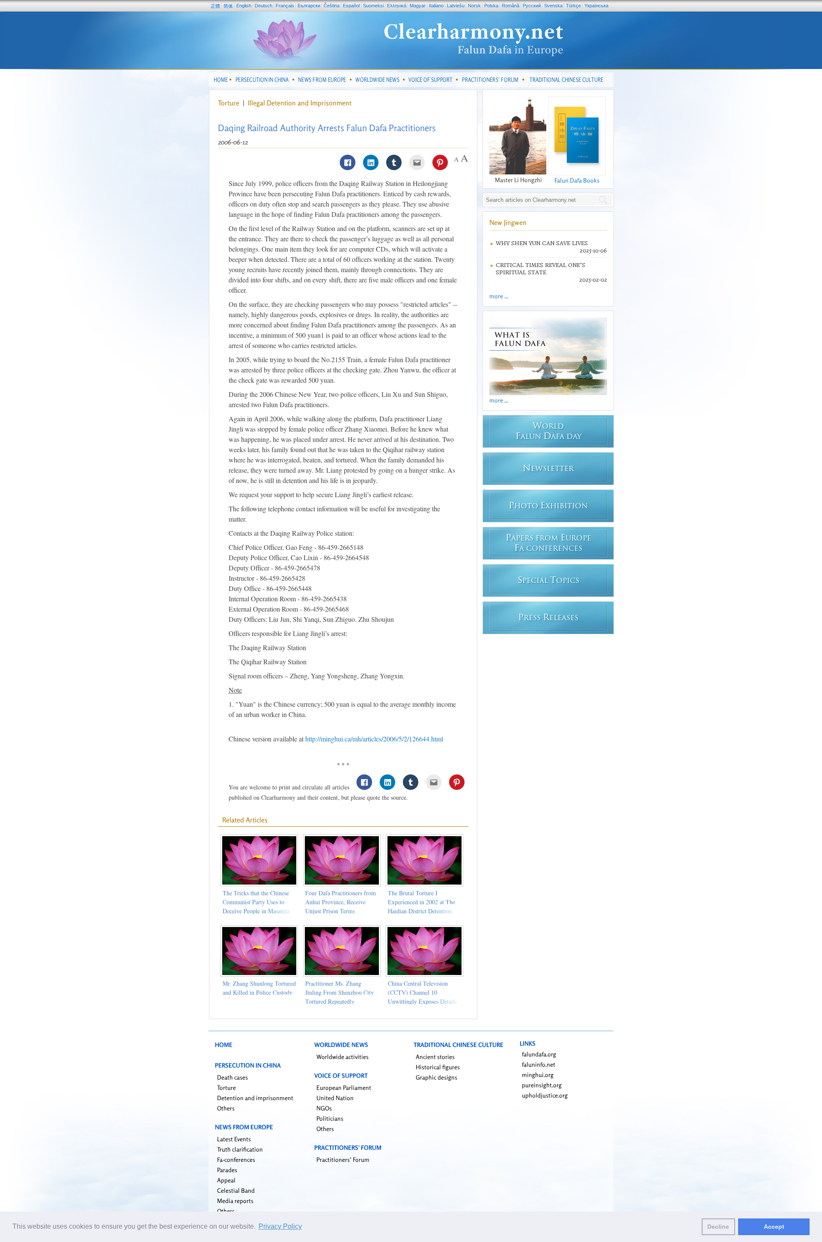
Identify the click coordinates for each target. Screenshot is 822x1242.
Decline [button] (718, 1226)
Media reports (235, 1200)
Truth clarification (240, 1149)
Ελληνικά (396, 5)
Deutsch (263, 5)
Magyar (418, 5)
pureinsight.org (542, 1085)
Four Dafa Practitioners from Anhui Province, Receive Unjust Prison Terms (340, 902)
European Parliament (343, 1087)
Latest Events (234, 1139)
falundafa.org (539, 1054)
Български (309, 5)
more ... (498, 296)
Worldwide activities (342, 1056)
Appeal (226, 1180)
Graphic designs (436, 1077)
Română (510, 5)
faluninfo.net (538, 1064)
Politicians (329, 1118)
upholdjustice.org (545, 1095)
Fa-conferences (236, 1159)
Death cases (232, 1077)
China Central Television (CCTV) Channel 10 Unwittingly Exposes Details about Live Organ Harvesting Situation (423, 1001)
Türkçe (573, 5)
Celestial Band (236, 1190)
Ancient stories (435, 1056)
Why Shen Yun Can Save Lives (542, 243)
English (243, 5)
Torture (229, 103)
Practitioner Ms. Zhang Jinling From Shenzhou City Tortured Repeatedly (339, 992)
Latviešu (456, 5)
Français (285, 5)
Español (351, 5)
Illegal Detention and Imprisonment (299, 103)
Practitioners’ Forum (342, 1159)
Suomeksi (373, 5)
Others (226, 1108)
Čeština (332, 5)
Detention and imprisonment (255, 1097)
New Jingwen (508, 222)
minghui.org (538, 1074)
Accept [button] (774, 1226)
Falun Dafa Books (576, 180)
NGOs (324, 1108)
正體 (215, 6)
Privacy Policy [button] (280, 1226)
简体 (228, 6)
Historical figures (438, 1067)
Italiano (436, 5)
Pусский (532, 5)
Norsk (474, 5)
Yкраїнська (596, 5)
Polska (491, 5)
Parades (227, 1169)
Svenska (553, 5)
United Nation (335, 1097)
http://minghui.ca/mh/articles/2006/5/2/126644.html (374, 738)
